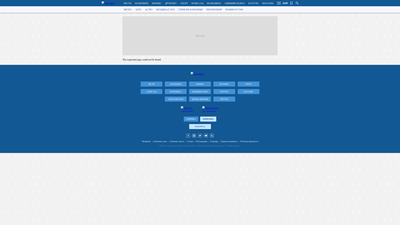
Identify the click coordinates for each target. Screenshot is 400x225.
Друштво (171, 3)
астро (148, 9)
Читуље (224, 99)
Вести (127, 3)
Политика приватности (249, 141)
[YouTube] (206, 136)
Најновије (141, 3)
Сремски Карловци (190, 9)
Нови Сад (197, 3)
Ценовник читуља (177, 141)
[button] (279, 3)
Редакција (214, 141)
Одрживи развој (235, 3)
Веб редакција (201, 141)
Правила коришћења (229, 141)
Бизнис (156, 3)
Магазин (267, 3)
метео (128, 9)
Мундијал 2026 (165, 9)
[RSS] (212, 136)
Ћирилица (208, 119)
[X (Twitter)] (200, 136)
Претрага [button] (297, 3)
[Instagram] (194, 136)
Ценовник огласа (160, 141)
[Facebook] (188, 136)
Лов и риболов (175, 99)
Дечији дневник (200, 99)
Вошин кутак (234, 9)
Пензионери (214, 9)
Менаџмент (146, 141)
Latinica (191, 119)
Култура (253, 3)
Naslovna (200, 126)
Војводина (214, 3)
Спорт (184, 3)
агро (138, 9)
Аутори (190, 141)
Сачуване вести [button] (291, 3)
